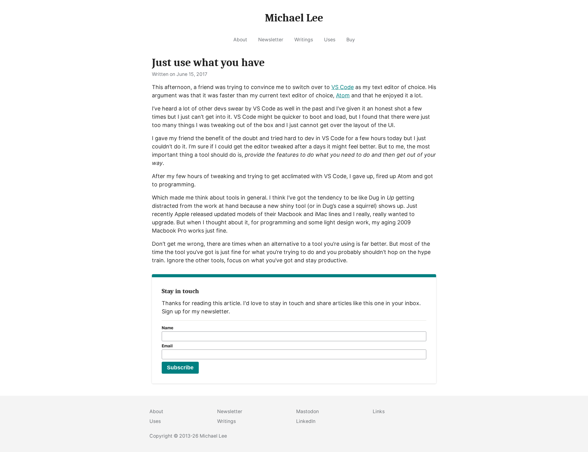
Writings (303, 40)
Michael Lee (213, 436)
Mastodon (307, 411)
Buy (350, 40)
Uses (329, 40)
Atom (343, 95)
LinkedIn (305, 421)
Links (379, 411)
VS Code (342, 87)
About (240, 40)
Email (167, 345)
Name (167, 327)
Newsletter (270, 40)
